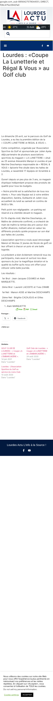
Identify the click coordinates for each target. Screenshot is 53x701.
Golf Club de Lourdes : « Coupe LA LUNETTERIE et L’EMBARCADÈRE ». (37, 351)
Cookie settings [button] (11, 695)
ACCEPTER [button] (27, 695)
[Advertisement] (26, 106)
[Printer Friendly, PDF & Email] (26, 309)
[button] (5, 45)
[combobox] (27, 34)
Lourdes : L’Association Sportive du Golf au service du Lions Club (11, 369)
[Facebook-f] (23, 450)
